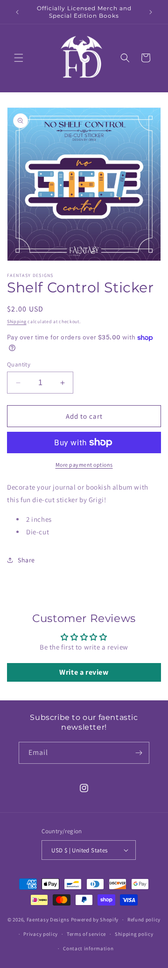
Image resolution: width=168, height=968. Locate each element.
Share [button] (26, 560)
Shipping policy (134, 934)
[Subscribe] (138, 753)
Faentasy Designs (48, 919)
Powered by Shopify (95, 919)
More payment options (84, 464)
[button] (18, 58)
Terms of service (86, 934)
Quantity (18, 364)
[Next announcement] (150, 12)
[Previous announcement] (17, 12)
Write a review (83, 672)
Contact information (88, 948)
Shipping (17, 321)
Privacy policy (40, 934)
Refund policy (144, 919)
